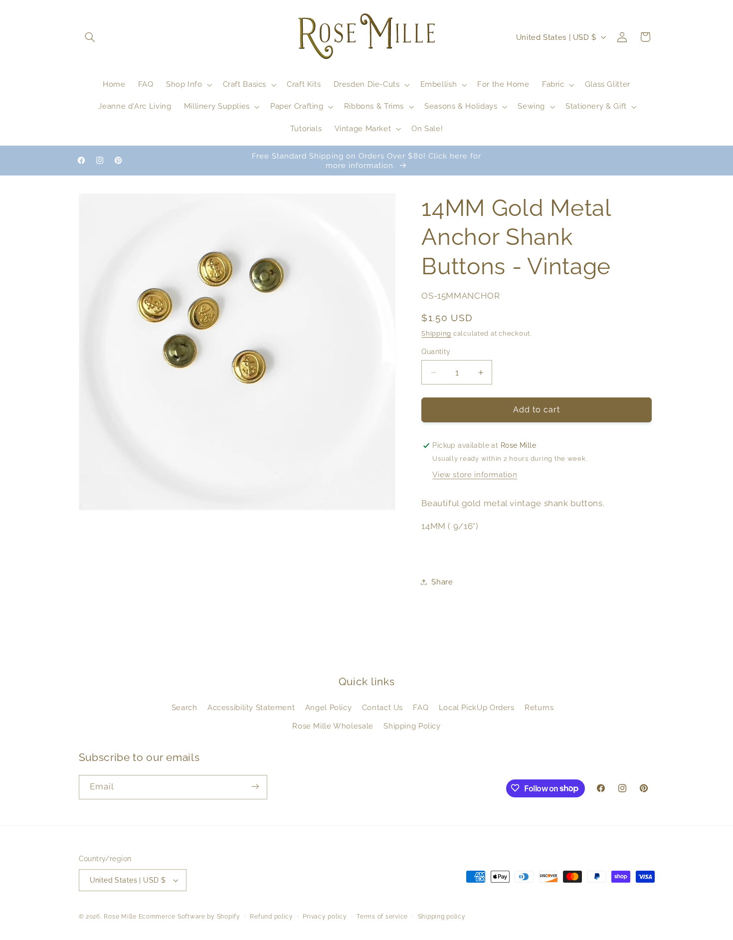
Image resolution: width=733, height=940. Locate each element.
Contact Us (382, 708)
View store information (474, 475)
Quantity (435, 352)
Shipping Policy (411, 726)
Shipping (436, 333)
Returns (539, 708)
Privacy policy (325, 916)
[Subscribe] (254, 786)
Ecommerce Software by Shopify (189, 916)
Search (184, 708)
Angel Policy (328, 708)
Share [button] (442, 581)
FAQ (420, 708)
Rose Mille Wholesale (332, 726)
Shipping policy (442, 916)
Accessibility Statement (251, 708)
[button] (90, 36)
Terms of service (382, 916)
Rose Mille (120, 916)
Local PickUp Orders (477, 708)
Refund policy (271, 916)
